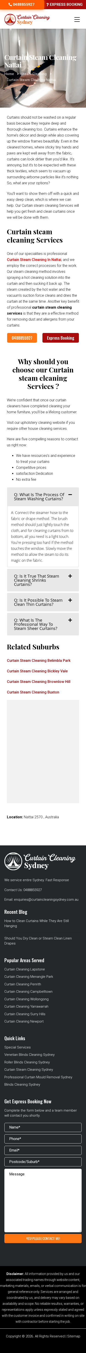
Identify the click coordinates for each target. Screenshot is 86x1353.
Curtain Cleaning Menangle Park (28, 977)
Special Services (17, 1047)
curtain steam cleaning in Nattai (34, 259)
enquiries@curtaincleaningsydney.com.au (46, 899)
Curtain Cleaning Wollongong (26, 999)
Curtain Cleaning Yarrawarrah (26, 1006)
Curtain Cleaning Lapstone (24, 969)
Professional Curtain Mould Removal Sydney (38, 1077)
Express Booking (60, 338)
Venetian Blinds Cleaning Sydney (29, 1055)
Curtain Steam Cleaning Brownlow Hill (38, 681)
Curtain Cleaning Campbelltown (28, 992)
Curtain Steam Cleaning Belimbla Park (38, 660)
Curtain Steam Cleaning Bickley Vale (37, 671)
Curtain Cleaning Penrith (22, 984)
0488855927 (22, 338)
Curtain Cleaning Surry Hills (24, 1014)
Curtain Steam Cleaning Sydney (28, 1070)
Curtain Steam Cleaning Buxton (33, 692)
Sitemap (73, 1336)
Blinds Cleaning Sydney (22, 1084)
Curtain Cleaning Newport (24, 1021)
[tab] (43, 496)
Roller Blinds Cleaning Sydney (27, 1062)
